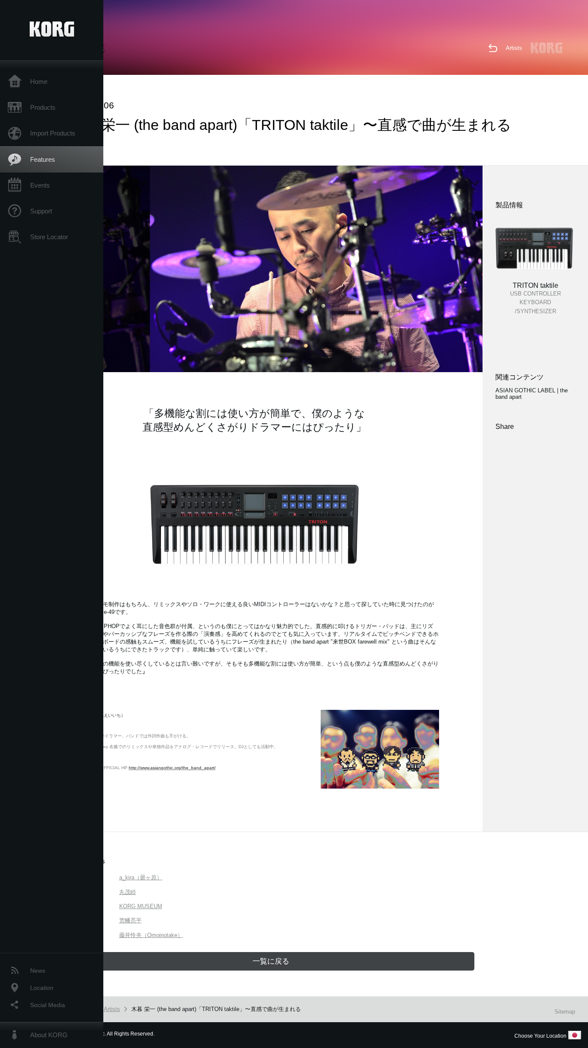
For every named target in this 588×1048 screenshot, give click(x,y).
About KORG (49, 1035)
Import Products (52, 133)
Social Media (47, 1005)
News (37, 970)
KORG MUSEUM (140, 906)
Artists (514, 48)
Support (41, 211)
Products (43, 107)
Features (42, 159)
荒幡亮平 (130, 920)
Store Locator (49, 236)
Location (41, 987)
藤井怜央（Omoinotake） (151, 935)
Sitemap (564, 1011)
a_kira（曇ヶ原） (140, 877)
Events (40, 185)
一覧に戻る (271, 961)
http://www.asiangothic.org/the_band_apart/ (172, 767)
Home (38, 81)
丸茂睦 (127, 892)
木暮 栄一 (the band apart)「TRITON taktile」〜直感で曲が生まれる (216, 1009)
